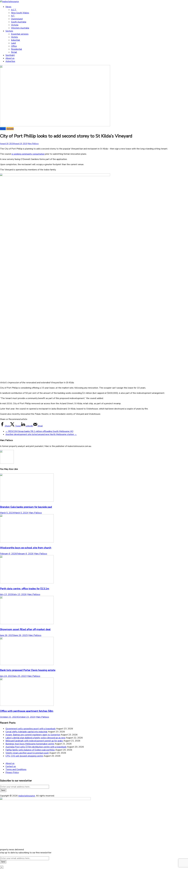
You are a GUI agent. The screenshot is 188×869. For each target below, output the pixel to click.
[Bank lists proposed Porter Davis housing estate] (27, 664)
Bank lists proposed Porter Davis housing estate (27, 670)
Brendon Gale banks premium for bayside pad (26, 507)
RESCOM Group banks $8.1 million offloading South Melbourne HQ (39, 431)
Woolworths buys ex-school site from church (25, 547)
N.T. (13, 15)
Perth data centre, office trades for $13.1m (24, 588)
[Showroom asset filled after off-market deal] (27, 623)
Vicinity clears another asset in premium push (27, 752)
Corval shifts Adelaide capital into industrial (26, 731)
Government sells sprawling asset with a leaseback (31, 728)
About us (10, 58)
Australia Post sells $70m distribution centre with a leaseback (36, 746)
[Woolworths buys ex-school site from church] (27, 541)
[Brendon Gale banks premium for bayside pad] (27, 501)
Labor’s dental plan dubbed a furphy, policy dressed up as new (35, 737)
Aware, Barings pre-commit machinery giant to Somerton (33, 734)
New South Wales (20, 12)
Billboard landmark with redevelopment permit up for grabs (34, 740)
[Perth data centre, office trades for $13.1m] (27, 582)
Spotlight (10, 55)
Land (13, 43)
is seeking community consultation (28, 153)
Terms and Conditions (16, 769)
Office (14, 46)
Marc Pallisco (33, 143)
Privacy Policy (12, 772)
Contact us (11, 766)
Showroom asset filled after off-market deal (25, 629)
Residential (16, 49)
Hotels (14, 37)
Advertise (10, 61)
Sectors (9, 31)
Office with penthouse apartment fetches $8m (26, 711)
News (8, 6)
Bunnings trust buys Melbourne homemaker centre (30, 743)
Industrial (15, 40)
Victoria (14, 24)
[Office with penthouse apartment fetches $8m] (27, 705)
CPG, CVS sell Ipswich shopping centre (24, 755)
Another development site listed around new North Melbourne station (41, 434)
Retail (14, 52)
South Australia (18, 21)
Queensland (17, 18)
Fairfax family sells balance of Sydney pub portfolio (30, 749)
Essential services (19, 34)
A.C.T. (14, 9)
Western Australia (20, 27)
